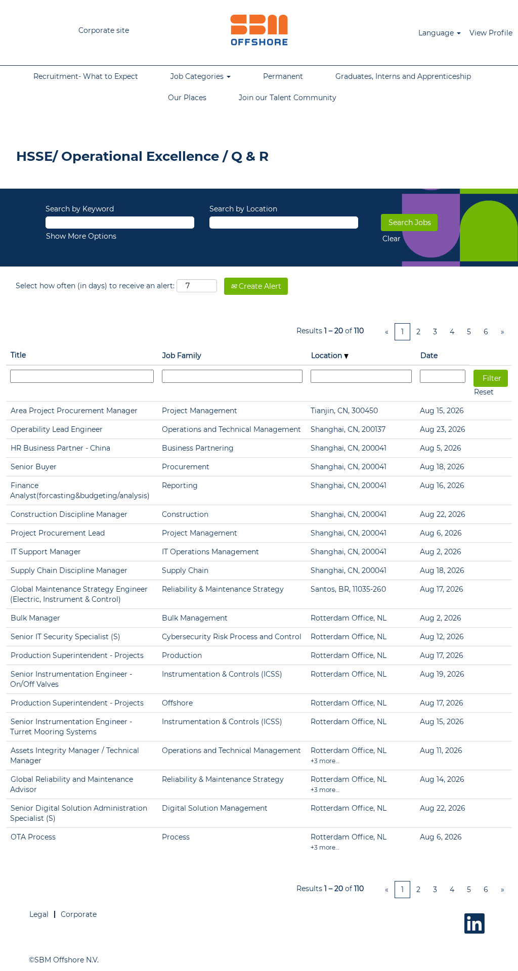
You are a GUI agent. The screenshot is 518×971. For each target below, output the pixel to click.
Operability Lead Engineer (57, 429)
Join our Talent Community (287, 97)
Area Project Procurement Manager (74, 410)
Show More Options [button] (81, 236)
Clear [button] (391, 238)
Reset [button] (484, 391)
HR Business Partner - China (60, 448)
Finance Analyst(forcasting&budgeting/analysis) (80, 490)
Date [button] (429, 355)
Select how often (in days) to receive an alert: (95, 285)
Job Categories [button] (198, 76)
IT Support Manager (46, 551)
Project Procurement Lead (58, 533)
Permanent (283, 76)
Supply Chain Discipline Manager (69, 570)
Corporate (79, 914)
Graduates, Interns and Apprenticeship (403, 76)
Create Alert (259, 286)
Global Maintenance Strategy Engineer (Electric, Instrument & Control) (79, 594)
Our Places (187, 97)
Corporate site (103, 30)
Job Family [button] (181, 355)
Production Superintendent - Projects (77, 655)
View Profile (490, 32)
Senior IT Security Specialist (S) (65, 636)
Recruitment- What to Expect (85, 76)
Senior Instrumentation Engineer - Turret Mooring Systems (71, 726)
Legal (39, 914)
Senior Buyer (34, 466)
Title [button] (18, 355)
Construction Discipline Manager (69, 514)
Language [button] (437, 32)
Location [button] (327, 355)
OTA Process (33, 837)
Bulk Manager (35, 618)
